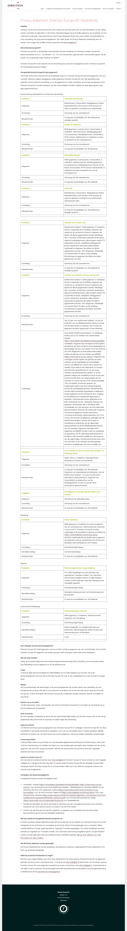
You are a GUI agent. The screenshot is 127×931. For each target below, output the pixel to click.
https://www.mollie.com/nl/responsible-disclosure (43, 800)
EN (119, 3)
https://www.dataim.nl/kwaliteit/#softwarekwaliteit (84, 341)
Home (42, 8)
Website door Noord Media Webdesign (82, 925)
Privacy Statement (108, 8)
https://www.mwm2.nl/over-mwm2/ (79, 357)
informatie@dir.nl (69, 42)
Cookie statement (77, 8)
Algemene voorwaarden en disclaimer (58, 8)
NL (117, 3)
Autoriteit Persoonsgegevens (49, 872)
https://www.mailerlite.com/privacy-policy (81, 535)
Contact (118, 8)
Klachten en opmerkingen (93, 8)
